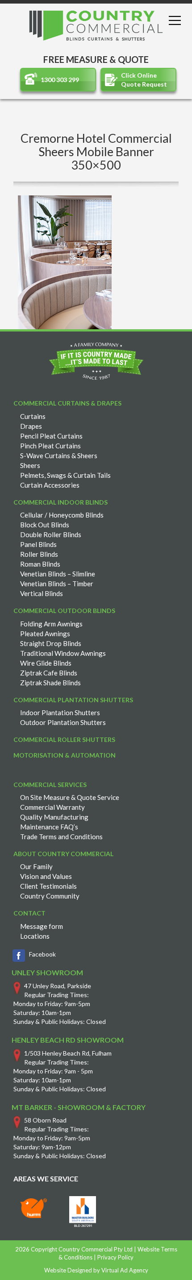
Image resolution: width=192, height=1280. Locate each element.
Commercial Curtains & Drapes (67, 403)
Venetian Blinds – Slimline (57, 574)
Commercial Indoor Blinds (60, 502)
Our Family (36, 866)
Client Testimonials (48, 886)
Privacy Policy (115, 1257)
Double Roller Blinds (50, 534)
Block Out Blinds (44, 525)
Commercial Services (50, 784)
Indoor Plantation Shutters (60, 712)
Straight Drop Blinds (50, 643)
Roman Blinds (40, 564)
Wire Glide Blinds (45, 663)
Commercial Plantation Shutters (73, 700)
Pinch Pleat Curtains (50, 446)
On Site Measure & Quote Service (69, 797)
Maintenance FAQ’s (49, 827)
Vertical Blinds (41, 593)
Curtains (33, 416)
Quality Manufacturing (54, 817)
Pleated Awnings (45, 634)
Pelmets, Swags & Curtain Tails (65, 475)
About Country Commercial (63, 853)
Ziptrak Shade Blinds (50, 683)
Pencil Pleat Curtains (51, 436)
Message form (41, 926)
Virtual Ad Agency (124, 1270)
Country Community (49, 896)
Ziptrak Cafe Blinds (48, 673)
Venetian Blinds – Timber (56, 584)
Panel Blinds (38, 544)
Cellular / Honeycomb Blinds (62, 515)
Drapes (31, 426)
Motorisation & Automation (64, 755)
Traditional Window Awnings (63, 653)
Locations (35, 936)
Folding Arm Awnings (51, 624)
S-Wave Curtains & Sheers (58, 456)
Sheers (30, 465)
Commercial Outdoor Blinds (64, 610)
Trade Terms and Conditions (61, 837)
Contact (29, 913)
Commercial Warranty (52, 807)
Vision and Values (46, 876)
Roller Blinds (39, 554)
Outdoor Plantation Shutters (63, 722)
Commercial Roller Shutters (64, 739)
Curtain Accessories (49, 485)
